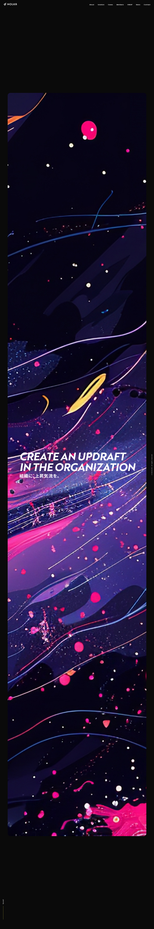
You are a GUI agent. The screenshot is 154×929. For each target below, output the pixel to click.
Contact (147, 5)
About (91, 5)
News (138, 5)
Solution (101, 5)
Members (120, 5)
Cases (110, 5)
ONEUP (129, 5)
